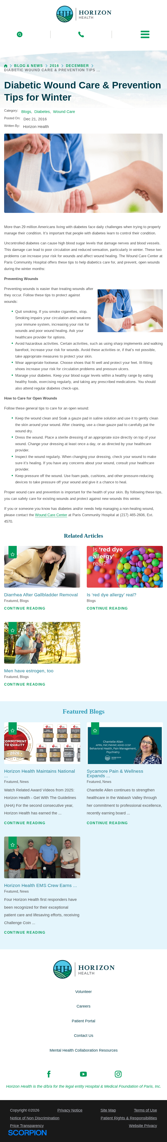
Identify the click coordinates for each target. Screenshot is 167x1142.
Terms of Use (145, 1110)
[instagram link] (118, 1074)
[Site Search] (20, 34)
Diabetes (42, 111)
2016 (54, 66)
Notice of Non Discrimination (34, 1118)
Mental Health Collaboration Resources (84, 1050)
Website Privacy (143, 1126)
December (77, 66)
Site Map (108, 1110)
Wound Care (64, 111)
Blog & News (28, 66)
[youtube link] (83, 1074)
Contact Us (83, 1035)
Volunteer (83, 992)
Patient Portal (83, 1021)
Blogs (26, 111)
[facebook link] (49, 1074)
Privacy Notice (69, 1110)
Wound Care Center (51, 515)
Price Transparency (27, 1126)
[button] (145, 34)
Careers (83, 1006)
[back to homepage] (5, 66)
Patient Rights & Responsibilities (129, 1118)
